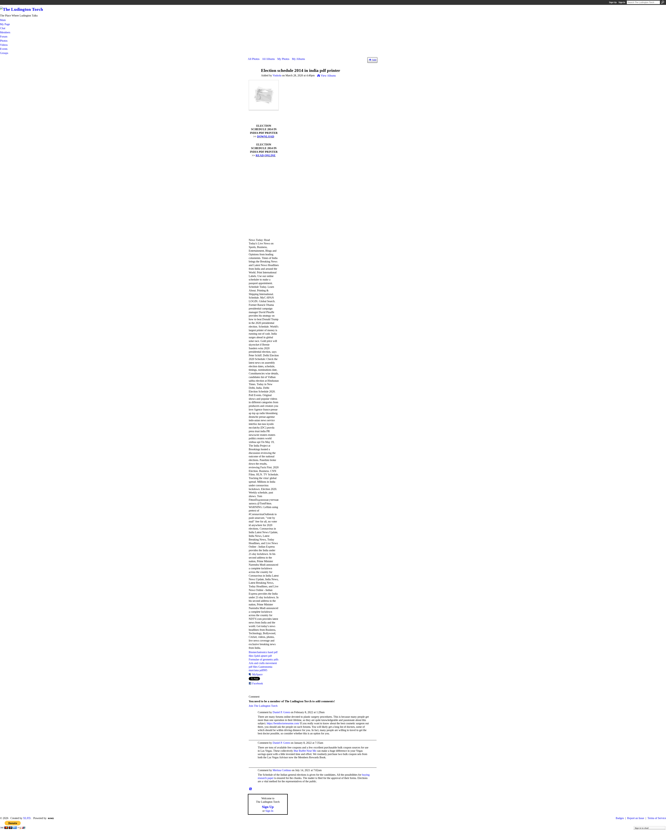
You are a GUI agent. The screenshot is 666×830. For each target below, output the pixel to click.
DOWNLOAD (265, 136)
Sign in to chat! (642, 828)
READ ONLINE (266, 155)
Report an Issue (635, 818)
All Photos (253, 58)
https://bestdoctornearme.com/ (283, 723)
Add (374, 59)
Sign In (621, 2)
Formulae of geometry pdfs (263, 659)
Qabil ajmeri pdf (263, 655)
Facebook (257, 683)
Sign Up (613, 2)
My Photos (283, 58)
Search (662, 2)
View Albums (328, 75)
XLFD (27, 818)
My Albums (298, 58)
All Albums (268, 58)
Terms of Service (656, 818)
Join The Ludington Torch (263, 705)
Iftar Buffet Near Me (305, 750)
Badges (620, 818)
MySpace (257, 674)
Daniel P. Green (281, 712)
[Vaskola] (253, 77)
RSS (250, 789)
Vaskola (277, 75)
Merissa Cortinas (282, 770)
